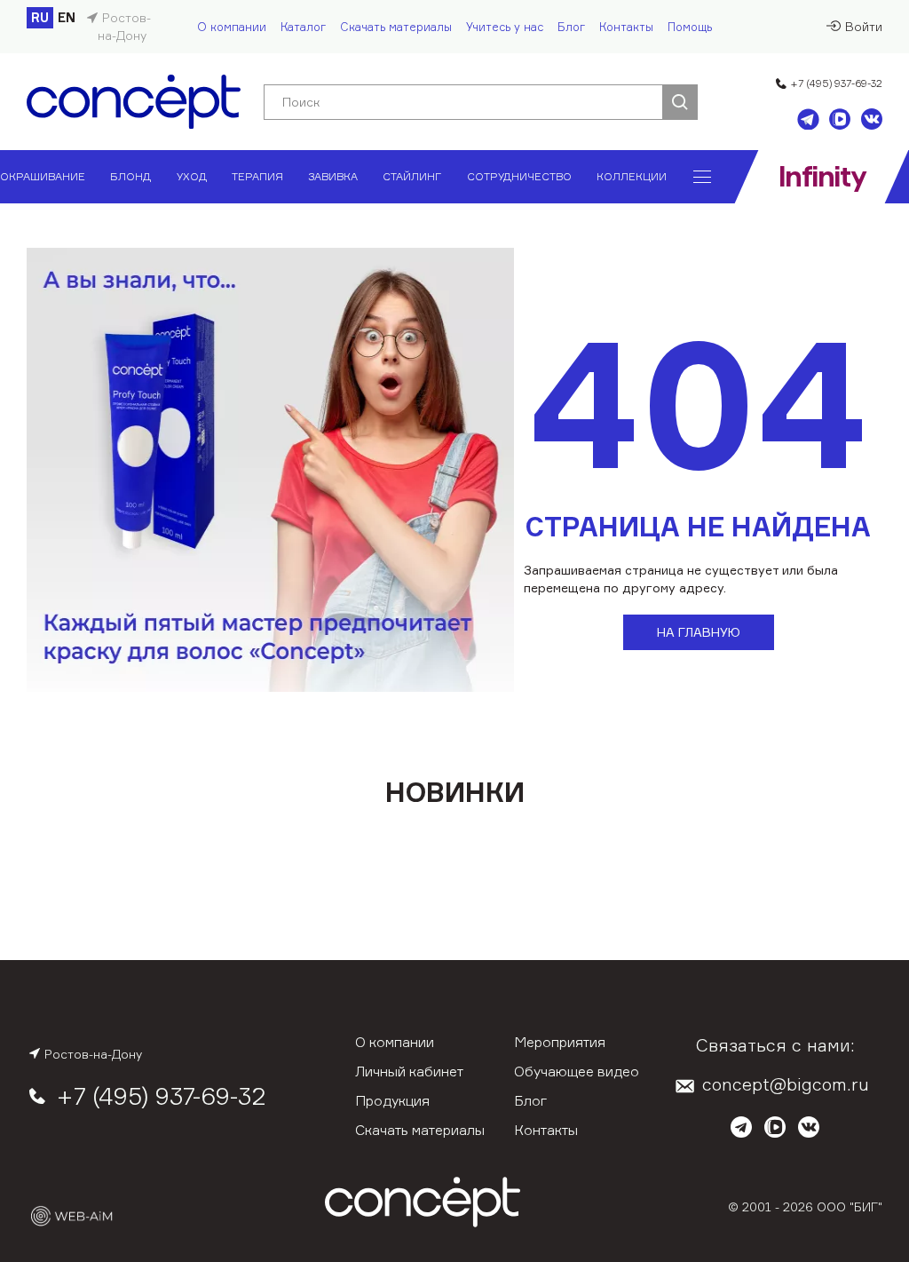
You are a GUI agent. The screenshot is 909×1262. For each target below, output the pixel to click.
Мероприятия (559, 1042)
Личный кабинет (409, 1071)
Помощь (690, 27)
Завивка (333, 176)
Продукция (392, 1100)
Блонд (130, 176)
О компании (231, 27)
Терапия (257, 176)
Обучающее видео (576, 1071)
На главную (698, 631)
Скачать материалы (396, 27)
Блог (571, 27)
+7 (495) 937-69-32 (836, 83)
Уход (192, 176)
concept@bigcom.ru (785, 1084)
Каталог (303, 27)
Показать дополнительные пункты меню (702, 176)
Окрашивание (42, 176)
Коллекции (632, 176)
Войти (863, 26)
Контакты (626, 27)
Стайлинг (412, 176)
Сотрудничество (519, 176)
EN (66, 17)
